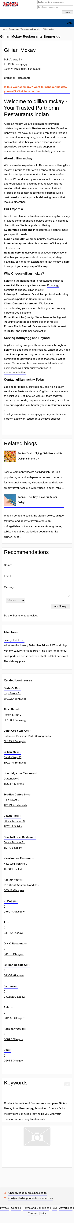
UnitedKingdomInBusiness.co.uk (27, 1192)
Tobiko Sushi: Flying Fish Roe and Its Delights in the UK (40, 456)
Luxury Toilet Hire (14, 640)
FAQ (54, 1207)
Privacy (4, 1207)
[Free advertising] (10, 4)
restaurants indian (15, 151)
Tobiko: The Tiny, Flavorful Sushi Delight (37, 499)
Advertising (65, 1207)
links (43, 1213)
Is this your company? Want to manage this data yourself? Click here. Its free (35, 89)
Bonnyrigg (10, 132)
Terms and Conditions (36, 1207)
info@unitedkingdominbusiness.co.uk (30, 1198)
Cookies (16, 1207)
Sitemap (33, 1213)
